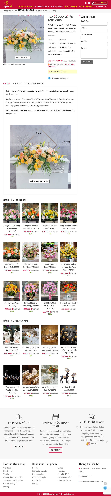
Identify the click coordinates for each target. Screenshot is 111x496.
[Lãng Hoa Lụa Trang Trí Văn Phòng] (11, 213)
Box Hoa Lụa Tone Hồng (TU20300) (50, 265)
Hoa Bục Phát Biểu (86, 6)
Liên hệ (6, 487)
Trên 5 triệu (84, 15)
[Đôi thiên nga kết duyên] (11, 335)
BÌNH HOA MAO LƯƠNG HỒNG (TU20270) (50, 306)
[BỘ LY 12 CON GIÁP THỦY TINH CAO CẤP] (68, 335)
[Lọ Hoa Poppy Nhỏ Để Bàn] (68, 291)
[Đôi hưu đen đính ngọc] (68, 375)
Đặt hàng (87, 62)
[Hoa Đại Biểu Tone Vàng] (49, 213)
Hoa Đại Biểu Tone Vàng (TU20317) (50, 227)
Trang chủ (7, 11)
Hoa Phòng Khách (42, 6)
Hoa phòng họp (38, 474)
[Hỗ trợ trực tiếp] (105, 487)
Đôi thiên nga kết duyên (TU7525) (11, 349)
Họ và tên (85, 21)
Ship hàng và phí (19, 422)
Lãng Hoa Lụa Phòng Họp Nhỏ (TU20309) (12, 265)
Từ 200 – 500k (33, 15)
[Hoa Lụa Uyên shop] (8, 4)
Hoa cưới (61, 471)
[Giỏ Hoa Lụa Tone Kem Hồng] (30, 252)
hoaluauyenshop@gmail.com (92, 481)
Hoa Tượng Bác (57, 6)
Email (83, 28)
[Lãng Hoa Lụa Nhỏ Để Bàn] (68, 213)
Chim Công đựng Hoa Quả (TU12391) (50, 388)
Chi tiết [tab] (6, 84)
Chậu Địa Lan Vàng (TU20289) (11, 304)
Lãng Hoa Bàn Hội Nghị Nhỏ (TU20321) (31, 227)
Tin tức (6, 474)
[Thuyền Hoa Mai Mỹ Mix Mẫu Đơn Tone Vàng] (68, 252)
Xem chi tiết (19, 446)
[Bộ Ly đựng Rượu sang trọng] (49, 335)
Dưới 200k (22, 15)
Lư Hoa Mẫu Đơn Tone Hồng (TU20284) (30, 304)
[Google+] (89, 3)
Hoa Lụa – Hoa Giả (26, 6)
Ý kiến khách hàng (92, 422)
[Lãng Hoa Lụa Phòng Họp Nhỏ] (11, 252)
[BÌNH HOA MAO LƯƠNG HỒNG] (49, 291)
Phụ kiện (35, 484)
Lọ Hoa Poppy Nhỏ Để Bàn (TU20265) (68, 304)
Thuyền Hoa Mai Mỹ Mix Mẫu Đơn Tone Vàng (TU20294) (69, 267)
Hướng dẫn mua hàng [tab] (34, 84)
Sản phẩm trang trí (39, 471)
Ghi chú (83, 48)
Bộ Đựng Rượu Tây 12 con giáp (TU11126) (31, 388)
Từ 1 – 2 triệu (60, 15)
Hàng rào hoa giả (39, 477)
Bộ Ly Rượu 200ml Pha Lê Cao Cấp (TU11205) (12, 390)
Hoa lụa (35, 468)
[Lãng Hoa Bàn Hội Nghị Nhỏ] (30, 213)
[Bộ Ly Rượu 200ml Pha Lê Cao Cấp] (11, 375)
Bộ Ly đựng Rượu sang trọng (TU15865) (49, 349)
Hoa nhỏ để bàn (64, 474)
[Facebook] (86, 3)
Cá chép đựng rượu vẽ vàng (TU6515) (30, 349)
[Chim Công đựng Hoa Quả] (49, 375)
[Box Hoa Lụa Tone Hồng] (49, 252)
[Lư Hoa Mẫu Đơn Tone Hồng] (30, 291)
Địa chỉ (84, 41)
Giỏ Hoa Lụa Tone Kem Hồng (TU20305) (31, 265)
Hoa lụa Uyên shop (67, 494)
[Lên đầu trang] (105, 483)
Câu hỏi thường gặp (10, 484)
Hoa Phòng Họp (71, 6)
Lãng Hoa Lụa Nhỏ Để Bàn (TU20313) (68, 227)
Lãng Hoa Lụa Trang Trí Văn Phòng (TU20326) (12, 228)
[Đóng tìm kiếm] (108, 4)
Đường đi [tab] (17, 84)
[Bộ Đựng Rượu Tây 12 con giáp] (30, 375)
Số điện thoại (86, 35)
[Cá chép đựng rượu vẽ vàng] (30, 335)
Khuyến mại (7, 471)
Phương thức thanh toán (12, 477)
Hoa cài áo (36, 480)
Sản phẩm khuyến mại (15, 321)
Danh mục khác (102, 6)
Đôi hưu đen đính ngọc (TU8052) (68, 388)
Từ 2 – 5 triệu (72, 15)
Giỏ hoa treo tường (65, 477)
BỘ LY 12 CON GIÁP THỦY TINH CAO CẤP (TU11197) (69, 350)
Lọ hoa (60, 468)
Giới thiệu (7, 468)
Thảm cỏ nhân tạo (65, 480)
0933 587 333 (61, 71)
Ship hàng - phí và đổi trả (13, 480)
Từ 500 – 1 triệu (47, 15)
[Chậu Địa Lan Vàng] (11, 291)
